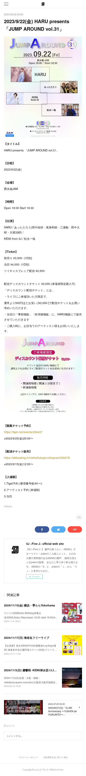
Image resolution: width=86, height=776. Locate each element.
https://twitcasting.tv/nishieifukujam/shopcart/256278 (37, 458)
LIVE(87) (8, 506)
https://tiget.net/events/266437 (23, 432)
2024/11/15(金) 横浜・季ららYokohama (29, 605)
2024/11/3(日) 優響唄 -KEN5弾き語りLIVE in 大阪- (36, 670)
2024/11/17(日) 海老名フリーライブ (26, 638)
